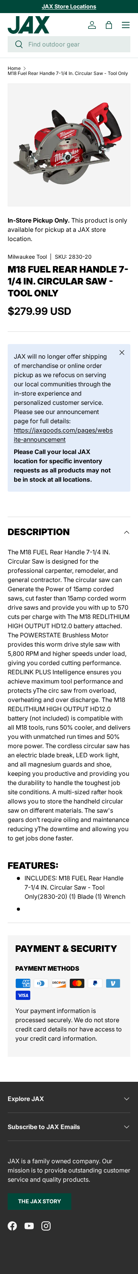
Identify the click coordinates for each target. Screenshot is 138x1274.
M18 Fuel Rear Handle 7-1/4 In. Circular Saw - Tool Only (68, 73)
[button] (108, 25)
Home (14, 68)
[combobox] (69, 44)
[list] (69, 145)
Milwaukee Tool (27, 256)
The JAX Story (39, 1201)
